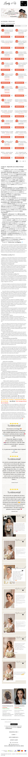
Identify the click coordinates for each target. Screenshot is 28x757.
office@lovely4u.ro (14, 744)
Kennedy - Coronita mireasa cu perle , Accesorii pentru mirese (7, 121)
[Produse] (22, 3)
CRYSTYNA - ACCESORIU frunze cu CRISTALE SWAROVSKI (7, 100)
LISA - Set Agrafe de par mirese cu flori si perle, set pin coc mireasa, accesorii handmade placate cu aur (21, 153)
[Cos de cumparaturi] (25, 5)
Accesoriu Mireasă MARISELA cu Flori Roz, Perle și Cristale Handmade (21, 111)
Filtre (8, 25)
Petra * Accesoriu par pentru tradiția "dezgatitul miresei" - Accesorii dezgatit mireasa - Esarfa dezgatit (7, 74)
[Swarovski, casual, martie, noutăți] (14, 13)
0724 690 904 (14, 742)
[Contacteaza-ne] (22, 5)
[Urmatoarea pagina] (25, 161)
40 (23, 161)
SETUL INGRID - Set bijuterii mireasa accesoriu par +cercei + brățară (7, 111)
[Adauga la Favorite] (11, 37)
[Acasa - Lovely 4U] (9, 3)
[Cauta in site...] (22, 7)
